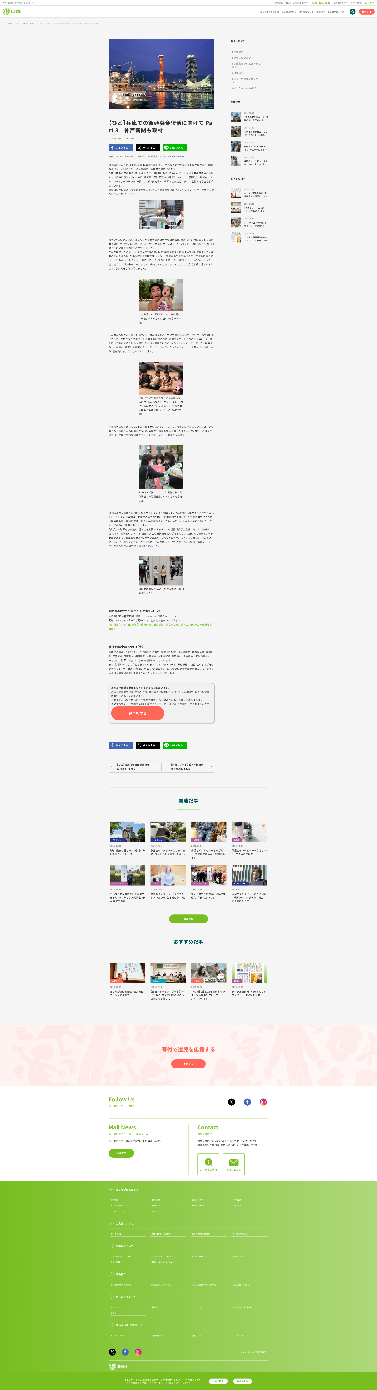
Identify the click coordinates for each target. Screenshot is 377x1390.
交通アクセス (238, 1205)
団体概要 (114, 1199)
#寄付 (111, 156)
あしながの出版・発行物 (242, 1307)
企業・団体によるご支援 (161, 1234)
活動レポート (156, 1307)
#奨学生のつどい (241, 57)
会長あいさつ (197, 1199)
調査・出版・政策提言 (241, 1284)
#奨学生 (141, 156)
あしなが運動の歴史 (119, 1205)
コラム (113, 1313)
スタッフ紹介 (156, 1205)
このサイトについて (247, 1352)
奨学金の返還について (201, 1256)
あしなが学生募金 (240, 1234)
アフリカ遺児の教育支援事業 (204, 1284)
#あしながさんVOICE (244, 88)
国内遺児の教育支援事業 (121, 1284)
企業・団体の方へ (340, 2)
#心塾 (163, 156)
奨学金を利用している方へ (162, 1256)
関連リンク (196, 1335)
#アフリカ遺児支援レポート (246, 80)
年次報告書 (237, 1199)
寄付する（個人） (117, 1234)
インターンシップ (118, 1211)
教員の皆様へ (116, 1262)
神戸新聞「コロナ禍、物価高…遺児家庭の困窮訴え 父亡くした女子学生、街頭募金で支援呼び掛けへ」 (160, 626)
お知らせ (114, 1307)
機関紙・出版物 (198, 1205)
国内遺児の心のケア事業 (161, 1284)
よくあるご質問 (117, 1335)
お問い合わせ (356, 2)
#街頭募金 (153, 156)
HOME (10, 23)
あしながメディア (29, 23)
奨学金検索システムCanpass (163, 1262)
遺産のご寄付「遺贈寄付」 (202, 1234)
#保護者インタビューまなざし (246, 65)
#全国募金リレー (176, 156)
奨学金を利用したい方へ (121, 1256)
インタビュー (115, 138)
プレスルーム (156, 1211)
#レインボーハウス (126, 156)
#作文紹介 (238, 73)
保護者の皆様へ (239, 1256)
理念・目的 (155, 1199)
